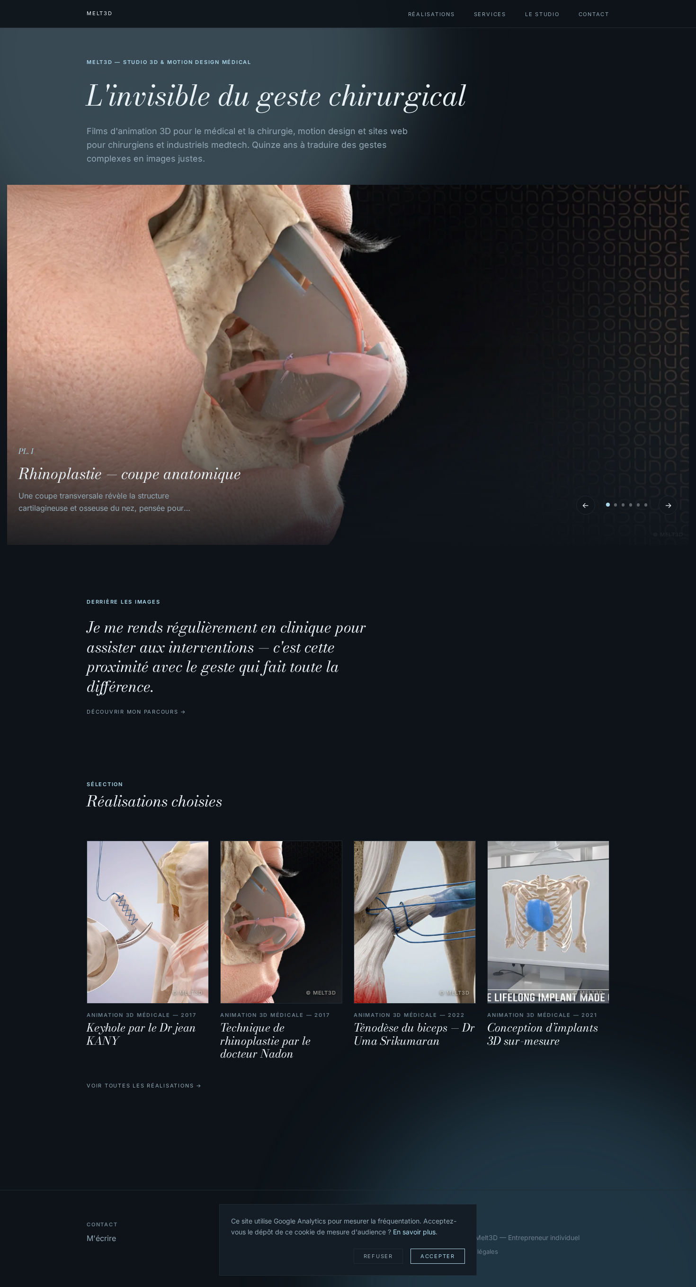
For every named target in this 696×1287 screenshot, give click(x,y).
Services (490, 14)
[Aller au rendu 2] (615, 504)
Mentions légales (473, 1251)
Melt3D (100, 13)
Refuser (378, 1256)
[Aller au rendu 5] (638, 504)
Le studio (542, 14)
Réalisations (431, 14)
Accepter (437, 1256)
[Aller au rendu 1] (608, 505)
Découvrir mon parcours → (137, 711)
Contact (594, 14)
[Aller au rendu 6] (645, 504)
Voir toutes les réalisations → (144, 1085)
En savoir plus (414, 1232)
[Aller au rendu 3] (623, 504)
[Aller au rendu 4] (630, 504)
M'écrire (101, 1238)
